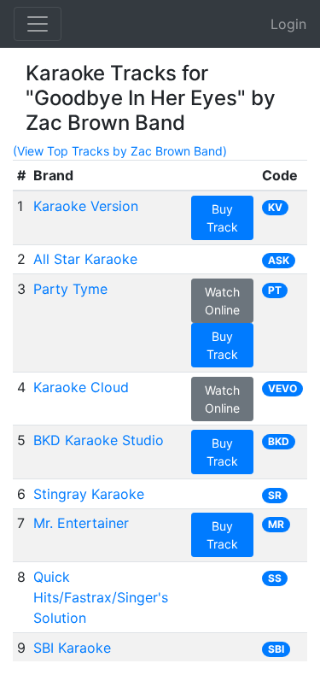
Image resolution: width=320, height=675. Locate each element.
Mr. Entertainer (81, 522)
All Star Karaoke (85, 258)
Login (288, 23)
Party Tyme (70, 288)
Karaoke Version (85, 205)
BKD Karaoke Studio (98, 440)
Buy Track (222, 218)
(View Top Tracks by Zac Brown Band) (120, 151)
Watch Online (222, 301)
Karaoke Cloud (81, 387)
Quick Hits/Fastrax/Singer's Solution (100, 597)
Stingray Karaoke (88, 493)
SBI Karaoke (72, 647)
